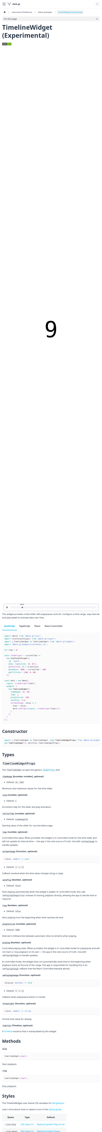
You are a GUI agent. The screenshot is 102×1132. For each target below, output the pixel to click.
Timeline (8, 1031)
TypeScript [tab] (24, 626)
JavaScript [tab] (9, 626)
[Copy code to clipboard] (96, 636)
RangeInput (58, 1103)
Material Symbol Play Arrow (51, 1124)
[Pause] (7, 607)
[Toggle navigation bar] (4, 4)
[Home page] (4, 12)
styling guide (54, 1109)
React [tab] (37, 626)
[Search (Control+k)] (97, 4)
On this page (10, 18)
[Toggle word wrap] (92, 740)
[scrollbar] (53, 607)
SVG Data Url (27, 1124)
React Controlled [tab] (53, 626)
